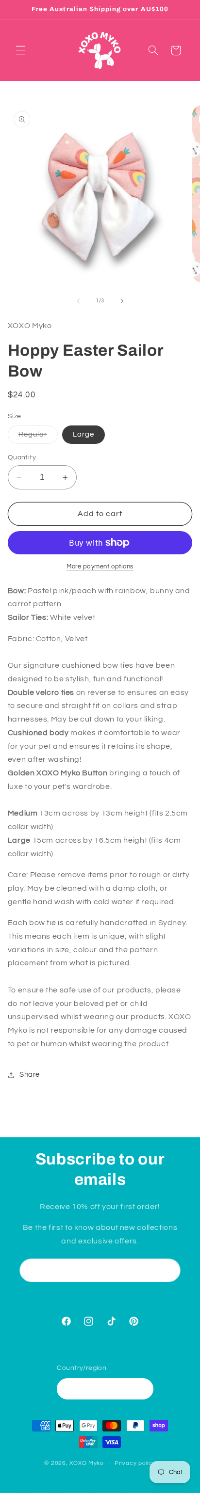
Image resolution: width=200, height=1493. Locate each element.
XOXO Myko (86, 1463)
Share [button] (29, 1074)
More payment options (100, 567)
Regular (38, 437)
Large (83, 434)
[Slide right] (122, 301)
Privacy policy (135, 1463)
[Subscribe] (169, 1270)
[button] (20, 50)
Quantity (22, 457)
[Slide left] (78, 301)
